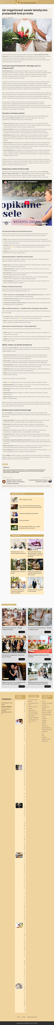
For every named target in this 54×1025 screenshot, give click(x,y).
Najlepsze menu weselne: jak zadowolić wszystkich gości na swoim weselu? (35, 573)
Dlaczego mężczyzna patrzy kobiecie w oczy (33, 720)
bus (43, 733)
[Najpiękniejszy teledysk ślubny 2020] (19, 721)
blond (43, 701)
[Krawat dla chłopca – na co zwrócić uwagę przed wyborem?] (18, 544)
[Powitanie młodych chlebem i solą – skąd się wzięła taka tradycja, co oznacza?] (14, 527)
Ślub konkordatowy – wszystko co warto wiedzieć (35, 590)
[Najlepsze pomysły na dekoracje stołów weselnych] (40, 644)
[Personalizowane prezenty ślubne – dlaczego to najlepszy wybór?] (40, 617)
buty (43, 735)
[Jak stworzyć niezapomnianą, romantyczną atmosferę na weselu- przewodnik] (18, 582)
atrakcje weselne (46, 728)
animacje (44, 718)
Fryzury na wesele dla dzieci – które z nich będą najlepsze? (24, 925)
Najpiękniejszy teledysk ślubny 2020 (24, 721)
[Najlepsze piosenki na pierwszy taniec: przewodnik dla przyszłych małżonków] (40, 671)
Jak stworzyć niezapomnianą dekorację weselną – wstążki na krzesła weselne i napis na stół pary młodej (35, 554)
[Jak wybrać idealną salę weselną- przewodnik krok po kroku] (19, 855)
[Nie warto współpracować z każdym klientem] (19, 986)
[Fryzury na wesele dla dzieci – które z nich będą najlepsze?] (19, 925)
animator (44, 705)
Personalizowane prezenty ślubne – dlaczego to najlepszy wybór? (40, 628)
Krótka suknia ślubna (24, 520)
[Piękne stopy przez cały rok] (14, 499)
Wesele (5, 464)
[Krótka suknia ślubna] (14, 520)
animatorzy (45, 726)
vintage (12, 247)
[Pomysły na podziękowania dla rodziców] (14, 513)
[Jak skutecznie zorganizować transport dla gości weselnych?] (14, 644)
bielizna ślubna (46, 739)
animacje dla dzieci (47, 714)
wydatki (49, 449)
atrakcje (44, 724)
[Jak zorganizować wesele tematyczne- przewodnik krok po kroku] (27, 35)
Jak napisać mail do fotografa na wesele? (18, 572)
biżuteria (44, 737)
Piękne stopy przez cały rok (25, 499)
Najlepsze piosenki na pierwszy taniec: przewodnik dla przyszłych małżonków (38, 683)
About (43, 716)
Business (44, 720)
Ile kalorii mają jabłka (33, 717)
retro (8, 382)
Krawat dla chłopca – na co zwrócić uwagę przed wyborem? (18, 552)
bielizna (44, 722)
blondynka (44, 741)
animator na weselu (47, 703)
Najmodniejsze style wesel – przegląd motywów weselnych (12, 628)
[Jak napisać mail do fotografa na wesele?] (18, 564)
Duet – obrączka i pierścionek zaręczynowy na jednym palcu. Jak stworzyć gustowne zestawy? (30, 506)
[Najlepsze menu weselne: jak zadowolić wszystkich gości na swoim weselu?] (35, 564)
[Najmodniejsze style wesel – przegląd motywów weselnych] (14, 617)
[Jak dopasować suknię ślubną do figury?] (19, 767)
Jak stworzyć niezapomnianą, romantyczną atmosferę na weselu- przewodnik (17, 591)
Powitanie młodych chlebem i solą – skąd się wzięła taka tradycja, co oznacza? (29, 527)
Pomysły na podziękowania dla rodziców (28, 513)
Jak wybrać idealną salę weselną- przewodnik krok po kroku (24, 855)
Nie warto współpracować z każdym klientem (24, 986)
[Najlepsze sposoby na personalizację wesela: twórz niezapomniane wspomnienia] (14, 671)
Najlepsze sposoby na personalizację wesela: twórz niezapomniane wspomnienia (14, 683)
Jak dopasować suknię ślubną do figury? (24, 767)
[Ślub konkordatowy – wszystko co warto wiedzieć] (35, 582)
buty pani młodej (46, 712)
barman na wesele (47, 711)
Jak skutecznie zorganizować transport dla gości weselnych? (13, 656)
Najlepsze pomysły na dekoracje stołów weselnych (38, 656)
